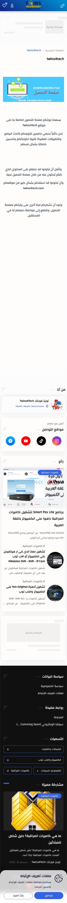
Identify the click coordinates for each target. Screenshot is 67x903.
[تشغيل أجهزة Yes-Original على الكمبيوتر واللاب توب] (55, 593)
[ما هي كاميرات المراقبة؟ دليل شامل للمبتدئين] (33, 810)
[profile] (12, 6)
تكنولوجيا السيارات (49, 771)
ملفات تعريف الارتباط (50, 693)
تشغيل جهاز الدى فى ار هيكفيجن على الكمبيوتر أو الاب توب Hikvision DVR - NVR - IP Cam (24, 556)
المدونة (58, 717)
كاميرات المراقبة (32, 546)
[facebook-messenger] (10, 441)
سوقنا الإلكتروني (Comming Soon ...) (40, 724)
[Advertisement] (33, 270)
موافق (49, 895)
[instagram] (56, 441)
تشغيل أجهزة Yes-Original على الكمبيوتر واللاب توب (25, 589)
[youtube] (26, 441)
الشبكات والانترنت (34, 749)
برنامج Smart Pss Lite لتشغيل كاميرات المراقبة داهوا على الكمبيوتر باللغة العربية (36, 518)
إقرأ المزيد (18, 895)
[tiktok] (41, 441)
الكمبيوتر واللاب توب (34, 760)
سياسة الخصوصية (52, 686)
